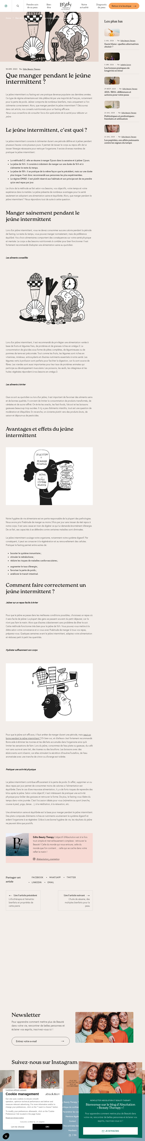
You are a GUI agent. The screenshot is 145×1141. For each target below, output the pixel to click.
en (75, 1135)
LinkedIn (37, 882)
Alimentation (33, 18)
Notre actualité (84, 6)
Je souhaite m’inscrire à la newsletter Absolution (35, 1047)
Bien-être (49, 6)
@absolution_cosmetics (47, 859)
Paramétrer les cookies (72, 1112)
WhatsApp (55, 877)
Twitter (71, 877)
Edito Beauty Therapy (31, 69)
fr (70, 1135)
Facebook (37, 877)
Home (8, 18)
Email (51, 882)
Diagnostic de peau (101, 6)
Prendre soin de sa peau (32, 6)
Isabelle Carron (126, 65)
